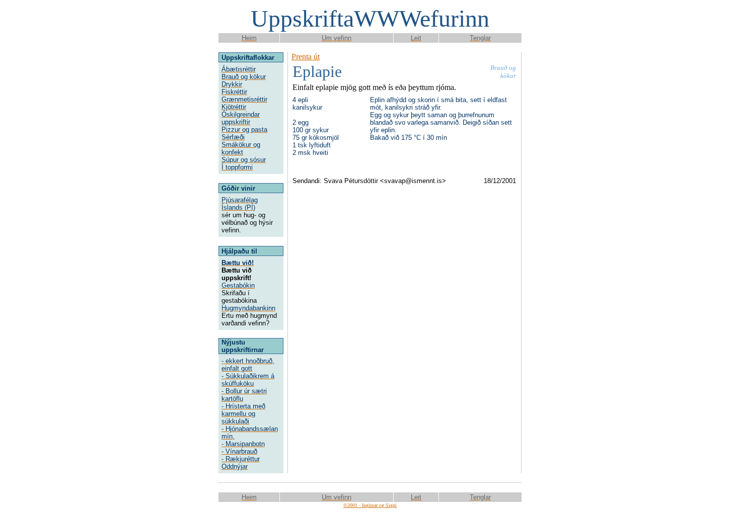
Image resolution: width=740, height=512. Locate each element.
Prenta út (305, 56)
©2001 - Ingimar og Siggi (370, 505)
